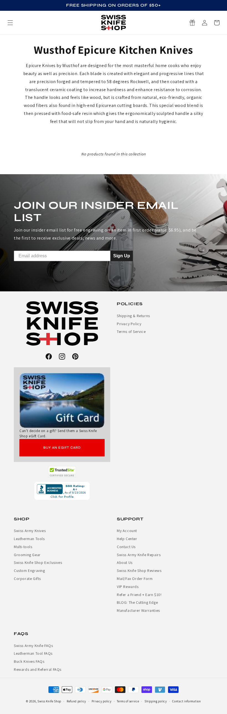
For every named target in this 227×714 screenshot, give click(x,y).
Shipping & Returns (133, 315)
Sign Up (121, 255)
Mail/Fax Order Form (135, 578)
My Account (127, 530)
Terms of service (128, 701)
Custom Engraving (29, 570)
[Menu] (10, 23)
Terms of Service (131, 331)
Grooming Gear (27, 554)
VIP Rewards (128, 586)
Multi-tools (23, 546)
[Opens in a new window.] (62, 472)
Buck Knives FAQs (29, 661)
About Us (125, 562)
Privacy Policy (129, 323)
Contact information (186, 701)
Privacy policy (102, 701)
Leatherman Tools (29, 538)
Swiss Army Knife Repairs (139, 554)
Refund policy (76, 701)
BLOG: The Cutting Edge (137, 602)
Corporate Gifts (27, 578)
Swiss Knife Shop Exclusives (38, 562)
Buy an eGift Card (62, 448)
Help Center (127, 538)
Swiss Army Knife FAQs (33, 645)
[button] (217, 23)
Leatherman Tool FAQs (33, 653)
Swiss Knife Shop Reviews (139, 570)
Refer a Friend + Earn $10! (139, 594)
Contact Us (126, 546)
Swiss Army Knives (30, 530)
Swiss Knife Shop (49, 701)
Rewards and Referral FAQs (37, 669)
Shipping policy (156, 701)
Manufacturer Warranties (138, 610)
